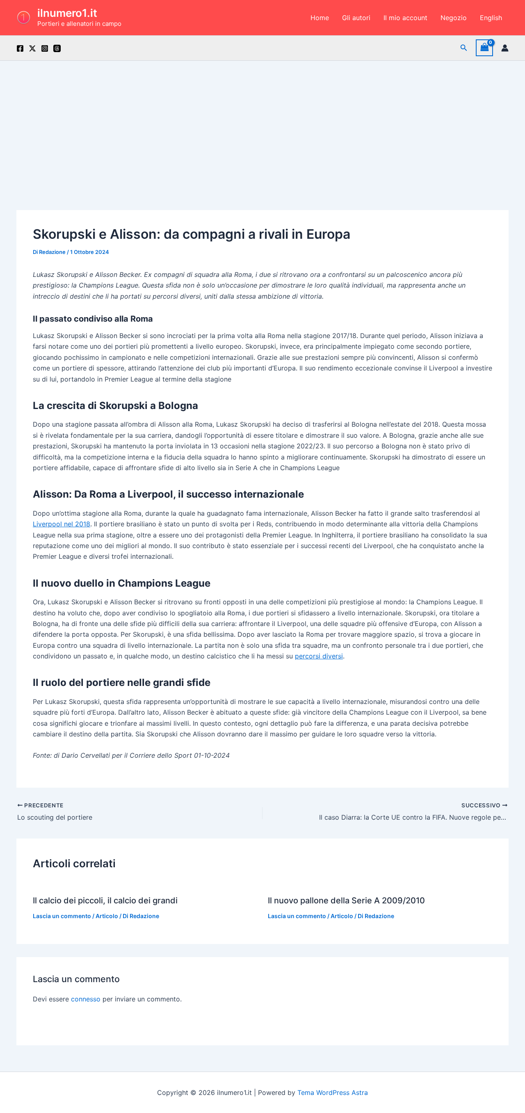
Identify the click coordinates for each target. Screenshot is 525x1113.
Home (319, 18)
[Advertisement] (262, 122)
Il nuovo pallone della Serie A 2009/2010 (346, 900)
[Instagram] (44, 48)
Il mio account (405, 18)
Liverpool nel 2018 (61, 524)
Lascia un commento (62, 915)
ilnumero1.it (67, 13)
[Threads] (57, 48)
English (491, 18)
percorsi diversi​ (319, 656)
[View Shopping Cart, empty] (484, 47)
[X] (32, 48)
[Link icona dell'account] (505, 48)
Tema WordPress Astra (332, 1092)
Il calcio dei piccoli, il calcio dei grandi (105, 900)
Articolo (107, 915)
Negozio (454, 18)
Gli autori (356, 18)
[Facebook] (20, 48)
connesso (85, 999)
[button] (464, 48)
